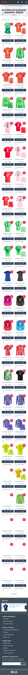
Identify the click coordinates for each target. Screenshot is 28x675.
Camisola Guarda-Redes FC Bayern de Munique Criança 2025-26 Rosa (20, 184)
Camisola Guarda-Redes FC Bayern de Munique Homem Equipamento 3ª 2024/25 (20, 382)
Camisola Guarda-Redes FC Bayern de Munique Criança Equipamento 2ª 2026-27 (8, 85)
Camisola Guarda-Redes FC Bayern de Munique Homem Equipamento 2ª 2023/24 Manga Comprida (20, 506)
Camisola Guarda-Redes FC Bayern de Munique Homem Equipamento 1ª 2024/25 (8, 481)
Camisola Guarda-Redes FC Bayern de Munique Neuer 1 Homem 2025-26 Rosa (8, 134)
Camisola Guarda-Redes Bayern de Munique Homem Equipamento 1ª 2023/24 (20, 580)
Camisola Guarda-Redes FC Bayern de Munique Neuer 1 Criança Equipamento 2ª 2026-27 (20, 35)
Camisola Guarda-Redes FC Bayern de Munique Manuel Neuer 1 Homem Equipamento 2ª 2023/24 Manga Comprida (8, 506)
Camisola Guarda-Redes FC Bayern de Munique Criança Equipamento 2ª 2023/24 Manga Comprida (20, 531)
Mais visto (5, 600)
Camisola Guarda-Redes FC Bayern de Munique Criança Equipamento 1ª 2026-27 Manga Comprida (8, 109)
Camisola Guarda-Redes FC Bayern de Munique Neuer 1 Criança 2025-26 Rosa (20, 159)
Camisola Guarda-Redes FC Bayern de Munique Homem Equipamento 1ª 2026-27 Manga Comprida (20, 109)
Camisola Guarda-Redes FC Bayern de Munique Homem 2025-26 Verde (8, 258)
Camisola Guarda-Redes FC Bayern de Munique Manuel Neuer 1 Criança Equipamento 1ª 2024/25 (8, 456)
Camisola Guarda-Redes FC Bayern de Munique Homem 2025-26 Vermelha (8, 184)
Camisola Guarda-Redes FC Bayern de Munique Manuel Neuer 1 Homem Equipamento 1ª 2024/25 (20, 456)
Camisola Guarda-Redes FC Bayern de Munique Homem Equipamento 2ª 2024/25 (20, 407)
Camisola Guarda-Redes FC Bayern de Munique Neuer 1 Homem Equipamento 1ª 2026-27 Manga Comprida (20, 60)
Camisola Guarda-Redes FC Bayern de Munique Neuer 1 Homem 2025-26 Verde (8, 233)
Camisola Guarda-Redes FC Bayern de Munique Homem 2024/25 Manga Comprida (20, 357)
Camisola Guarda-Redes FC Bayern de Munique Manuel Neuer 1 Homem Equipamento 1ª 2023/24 (8, 555)
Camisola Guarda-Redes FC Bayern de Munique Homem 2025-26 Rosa (20, 209)
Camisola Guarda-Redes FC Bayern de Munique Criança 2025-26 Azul (8, 283)
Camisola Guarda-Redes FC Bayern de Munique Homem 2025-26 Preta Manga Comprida (20, 308)
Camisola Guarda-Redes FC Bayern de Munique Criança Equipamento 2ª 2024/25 (20, 431)
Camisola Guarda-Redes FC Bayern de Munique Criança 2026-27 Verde (8, 35)
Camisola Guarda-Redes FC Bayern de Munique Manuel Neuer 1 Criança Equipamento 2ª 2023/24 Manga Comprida (8, 531)
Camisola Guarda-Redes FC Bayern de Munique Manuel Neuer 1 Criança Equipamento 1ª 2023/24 (20, 555)
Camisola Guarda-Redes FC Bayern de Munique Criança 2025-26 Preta (20, 283)
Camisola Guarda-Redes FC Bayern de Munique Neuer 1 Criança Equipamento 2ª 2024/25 (8, 431)
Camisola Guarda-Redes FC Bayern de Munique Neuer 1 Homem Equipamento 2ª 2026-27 (8, 60)
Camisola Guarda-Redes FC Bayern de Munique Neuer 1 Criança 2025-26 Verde (20, 233)
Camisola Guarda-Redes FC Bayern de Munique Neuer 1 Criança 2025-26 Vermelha (20, 134)
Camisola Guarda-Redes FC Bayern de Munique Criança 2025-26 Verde (20, 258)
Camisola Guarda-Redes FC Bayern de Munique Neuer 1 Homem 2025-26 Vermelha (8, 159)
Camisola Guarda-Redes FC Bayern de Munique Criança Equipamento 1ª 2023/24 (8, 580)
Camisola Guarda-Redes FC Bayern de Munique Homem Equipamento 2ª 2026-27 (20, 85)
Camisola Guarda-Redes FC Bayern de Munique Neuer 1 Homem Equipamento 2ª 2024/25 (8, 407)
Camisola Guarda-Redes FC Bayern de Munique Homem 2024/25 (8, 357)
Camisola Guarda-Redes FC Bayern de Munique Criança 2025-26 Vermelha (8, 209)
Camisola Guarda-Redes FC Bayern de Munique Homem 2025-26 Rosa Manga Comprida (8, 308)
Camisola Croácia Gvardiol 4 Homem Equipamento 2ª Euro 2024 (16, 605)
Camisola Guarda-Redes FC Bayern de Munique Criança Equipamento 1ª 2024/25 (20, 481)
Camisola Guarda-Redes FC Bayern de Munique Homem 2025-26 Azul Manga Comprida (20, 332)
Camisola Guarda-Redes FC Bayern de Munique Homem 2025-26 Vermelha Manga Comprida (8, 332)
